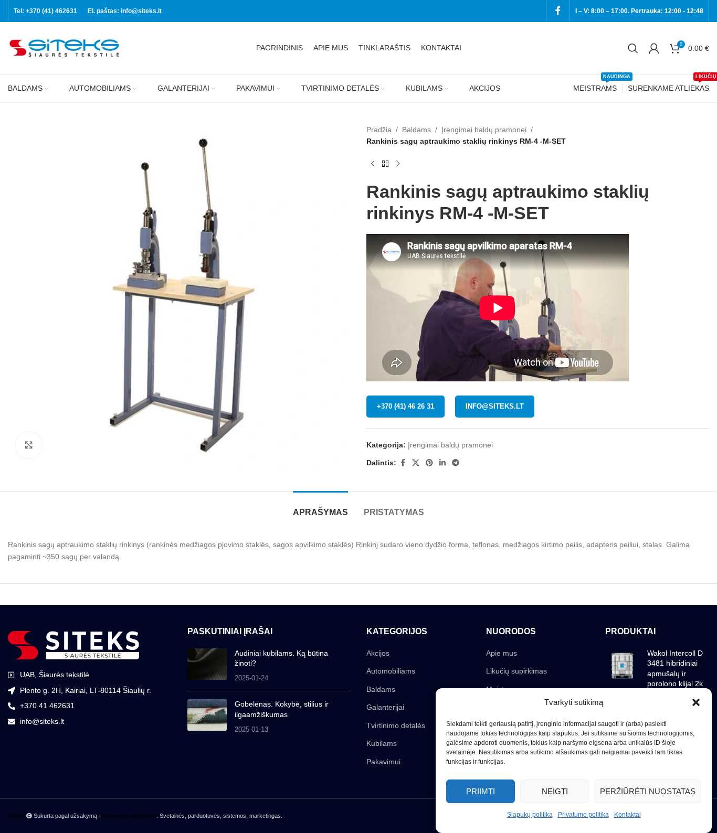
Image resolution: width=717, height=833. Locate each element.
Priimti (480, 790)
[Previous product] (372, 164)
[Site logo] (65, 48)
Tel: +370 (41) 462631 (45, 11)
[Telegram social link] (455, 463)
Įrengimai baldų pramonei (483, 129)
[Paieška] (633, 48)
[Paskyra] (654, 48)
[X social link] (416, 463)
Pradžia (379, 129)
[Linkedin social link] (442, 463)
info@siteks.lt (495, 406)
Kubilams (381, 743)
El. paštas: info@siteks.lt (125, 11)
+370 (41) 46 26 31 (405, 406)
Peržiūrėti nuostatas (647, 790)
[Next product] (398, 164)
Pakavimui (383, 761)
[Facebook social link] (558, 11)
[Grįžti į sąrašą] (385, 164)
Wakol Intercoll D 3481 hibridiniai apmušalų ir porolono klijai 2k (675, 668)
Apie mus (501, 653)
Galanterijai (385, 707)
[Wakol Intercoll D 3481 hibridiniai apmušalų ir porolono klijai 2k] (622, 670)
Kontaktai (627, 814)
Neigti (555, 790)
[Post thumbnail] (207, 666)
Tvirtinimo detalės (395, 725)
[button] (696, 702)
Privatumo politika (583, 814)
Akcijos (377, 653)
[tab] (320, 507)
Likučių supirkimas (516, 671)
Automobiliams (390, 671)
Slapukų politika (530, 814)
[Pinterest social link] (429, 463)
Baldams (416, 129)
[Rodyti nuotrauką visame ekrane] (29, 445)
